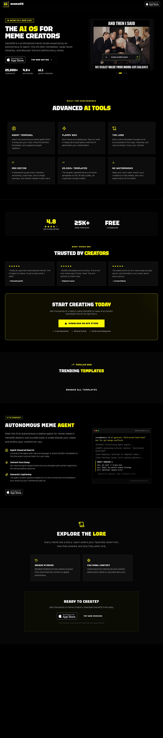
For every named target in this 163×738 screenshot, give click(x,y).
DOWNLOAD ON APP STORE (83, 323)
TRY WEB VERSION (92, 616)
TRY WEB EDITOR (40, 60)
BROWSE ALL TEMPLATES (81, 389)
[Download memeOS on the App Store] (152, 4)
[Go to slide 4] (126, 73)
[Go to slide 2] (120, 73)
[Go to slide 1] (116, 73)
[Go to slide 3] (123, 73)
